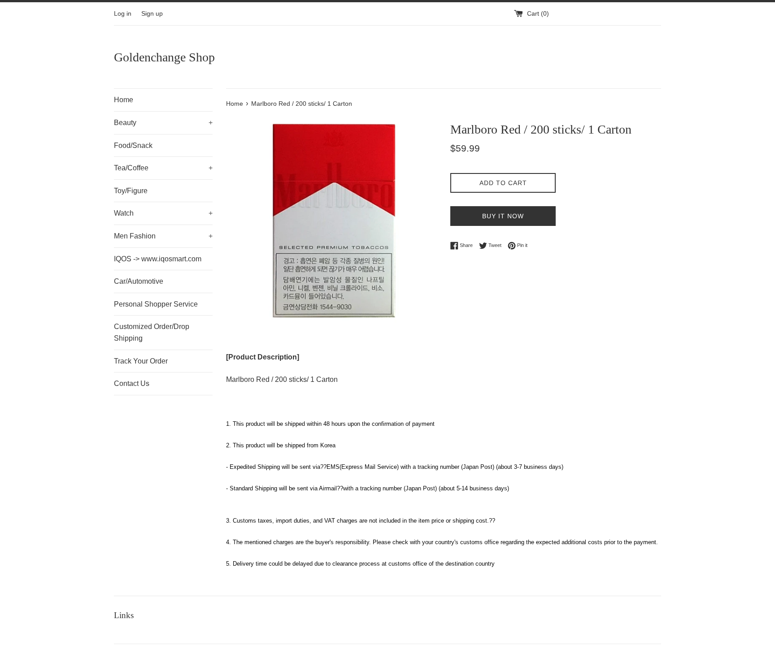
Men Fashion (163, 236)
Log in (122, 13)
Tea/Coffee (163, 168)
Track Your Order (141, 361)
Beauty (163, 122)
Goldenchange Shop (164, 57)
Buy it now (503, 216)
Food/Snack (133, 145)
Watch (163, 213)
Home (123, 100)
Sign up (152, 13)
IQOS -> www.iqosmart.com (157, 259)
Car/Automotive (138, 281)
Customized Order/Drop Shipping (151, 332)
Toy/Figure (131, 191)
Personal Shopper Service (156, 304)
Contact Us (131, 383)
